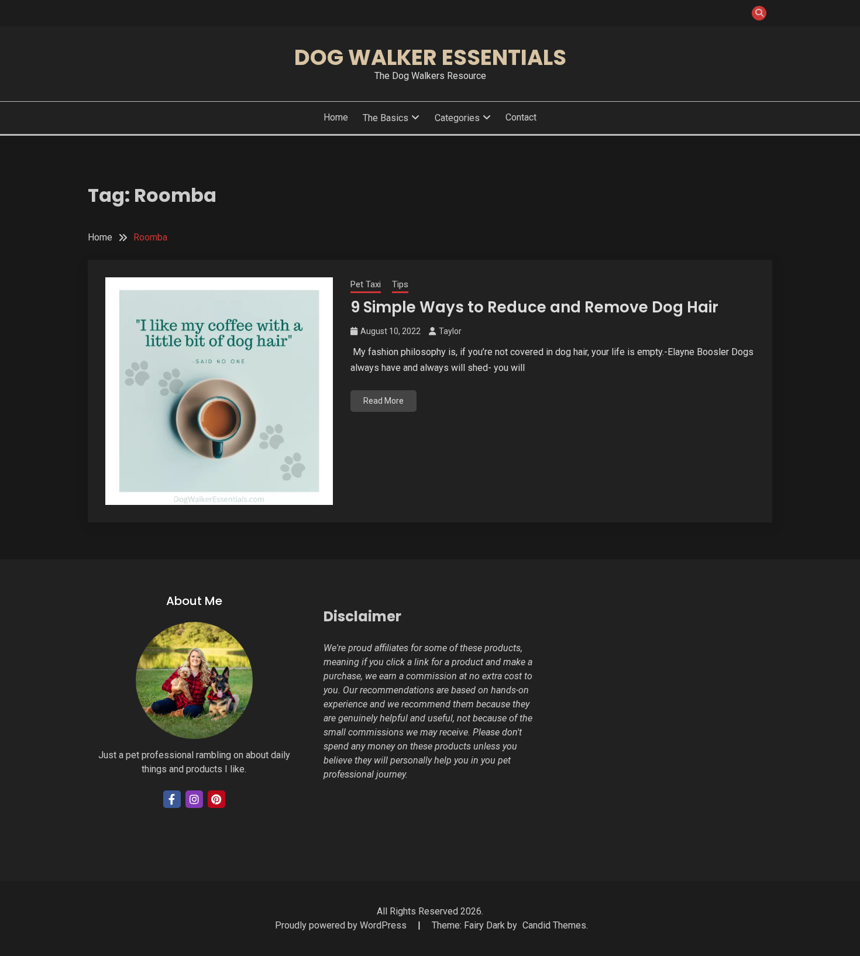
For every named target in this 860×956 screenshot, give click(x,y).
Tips (400, 284)
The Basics (385, 117)
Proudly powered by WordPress (342, 925)
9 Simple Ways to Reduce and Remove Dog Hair (534, 307)
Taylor (450, 331)
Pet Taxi (365, 284)
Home (336, 117)
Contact (520, 117)
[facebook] (172, 799)
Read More (383, 400)
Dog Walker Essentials (430, 57)
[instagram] (194, 799)
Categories (457, 117)
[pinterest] (216, 799)
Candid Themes (554, 925)
